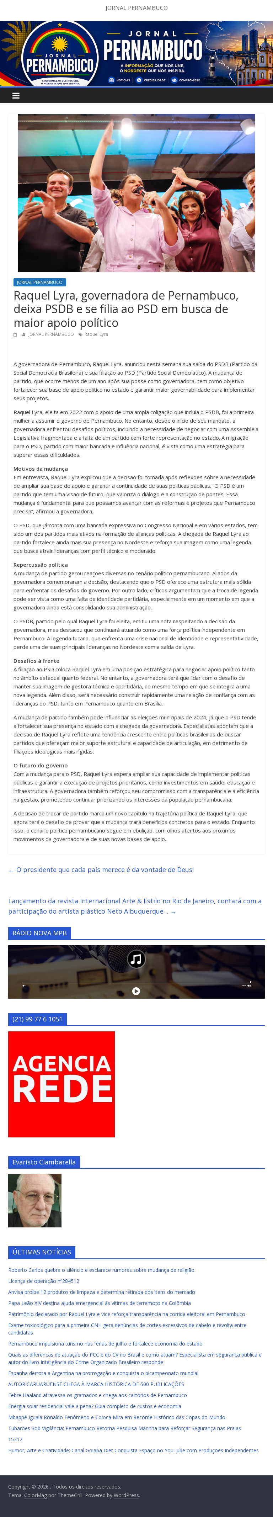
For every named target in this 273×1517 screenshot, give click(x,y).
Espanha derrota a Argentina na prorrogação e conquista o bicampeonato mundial (103, 1373)
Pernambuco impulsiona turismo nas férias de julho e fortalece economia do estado (105, 1343)
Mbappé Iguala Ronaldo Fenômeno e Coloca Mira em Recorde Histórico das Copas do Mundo (116, 1417)
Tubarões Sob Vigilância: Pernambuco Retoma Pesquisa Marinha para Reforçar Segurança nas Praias (124, 1428)
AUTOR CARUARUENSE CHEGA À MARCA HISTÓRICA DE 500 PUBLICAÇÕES (96, 1384)
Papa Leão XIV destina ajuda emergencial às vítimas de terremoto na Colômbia (99, 1303)
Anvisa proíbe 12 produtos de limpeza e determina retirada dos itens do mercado (101, 1292)
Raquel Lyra (96, 334)
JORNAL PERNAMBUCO (40, 282)
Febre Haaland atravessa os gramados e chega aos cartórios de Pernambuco (97, 1395)
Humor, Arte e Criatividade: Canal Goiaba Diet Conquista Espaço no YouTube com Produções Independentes (133, 1450)
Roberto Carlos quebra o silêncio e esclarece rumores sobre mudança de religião (101, 1270)
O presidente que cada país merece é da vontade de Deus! (101, 869)
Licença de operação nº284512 (43, 1281)
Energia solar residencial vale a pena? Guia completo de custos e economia (94, 1406)
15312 (15, 1439)
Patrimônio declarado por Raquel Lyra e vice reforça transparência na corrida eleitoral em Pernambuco (126, 1314)
